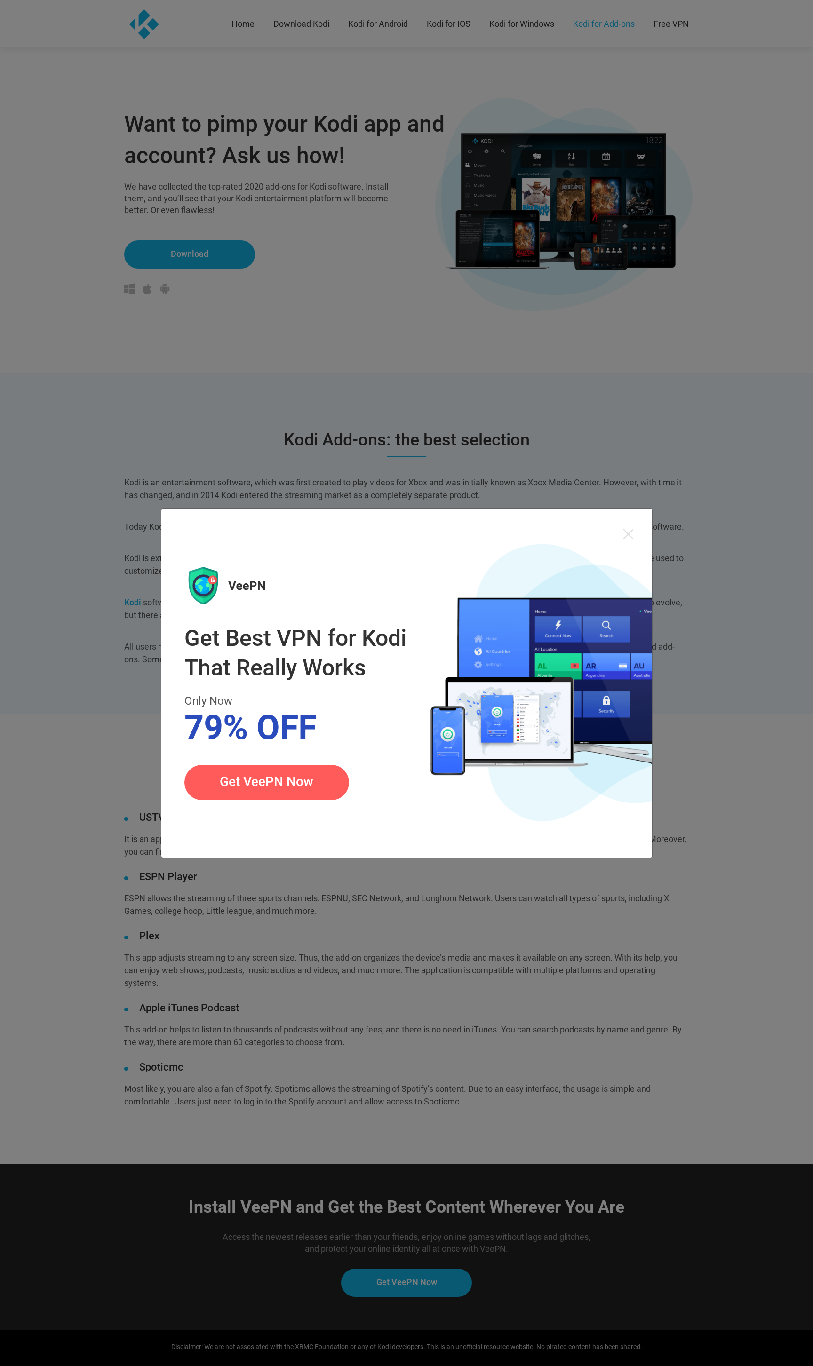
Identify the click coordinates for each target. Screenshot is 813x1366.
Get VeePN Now (266, 781)
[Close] (628, 533)
